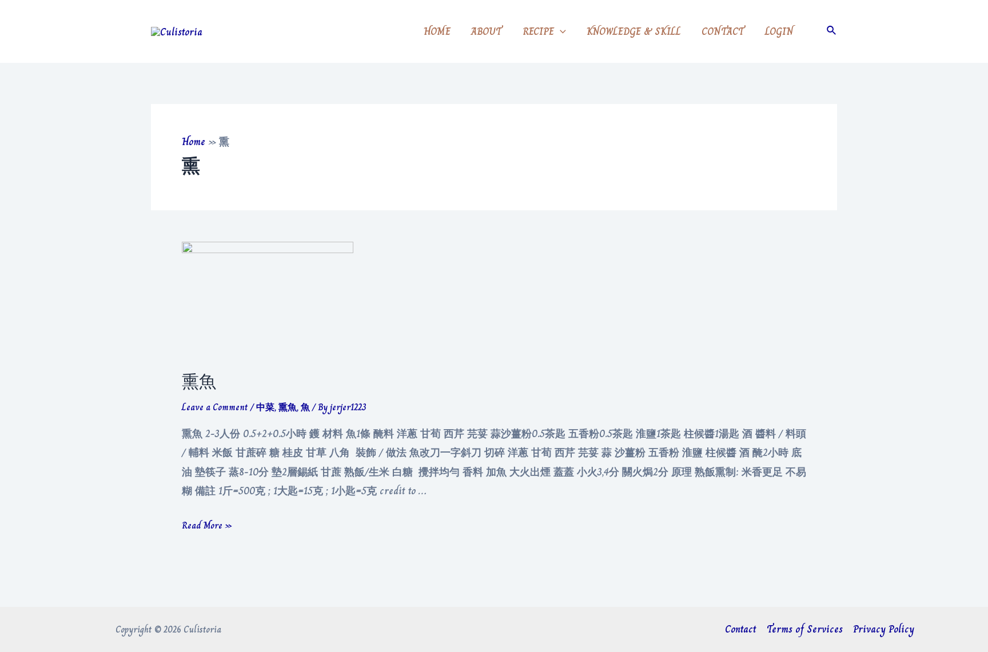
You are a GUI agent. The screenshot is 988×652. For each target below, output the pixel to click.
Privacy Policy (883, 629)
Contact (740, 629)
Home (193, 142)
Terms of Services (805, 629)
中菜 (265, 407)
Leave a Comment (215, 407)
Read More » (207, 525)
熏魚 (199, 382)
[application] (560, 31)
